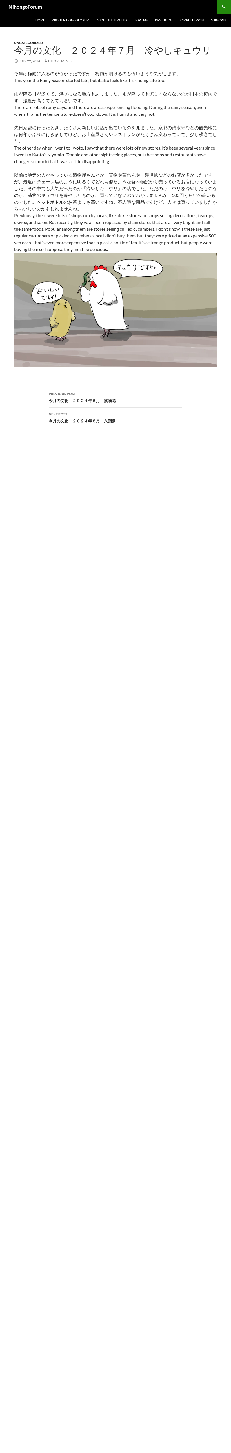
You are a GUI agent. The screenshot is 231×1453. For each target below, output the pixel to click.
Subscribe (219, 20)
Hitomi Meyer (60, 61)
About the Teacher (112, 20)
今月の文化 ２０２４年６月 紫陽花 (82, 397)
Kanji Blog (163, 20)
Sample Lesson (192, 20)
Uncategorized (28, 43)
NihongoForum (25, 7)
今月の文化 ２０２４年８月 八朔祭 (82, 417)
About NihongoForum (70, 20)
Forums (141, 20)
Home (40, 20)
